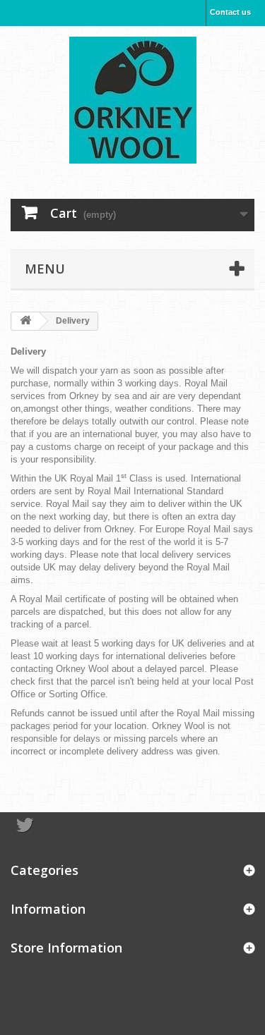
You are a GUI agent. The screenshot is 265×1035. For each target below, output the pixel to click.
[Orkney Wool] (132, 100)
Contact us (230, 12)
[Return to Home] (25, 321)
